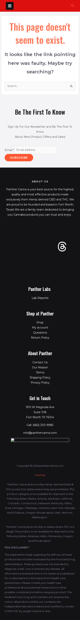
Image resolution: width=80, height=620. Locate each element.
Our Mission (40, 367)
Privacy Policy (40, 382)
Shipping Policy (40, 377)
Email (9, 150)
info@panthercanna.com (40, 433)
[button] (73, 5)
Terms (40, 372)
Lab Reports (40, 298)
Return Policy (40, 337)
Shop (40, 322)
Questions (40, 332)
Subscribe (19, 157)
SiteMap (40, 475)
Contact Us (40, 362)
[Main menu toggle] (10, 6)
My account (40, 327)
